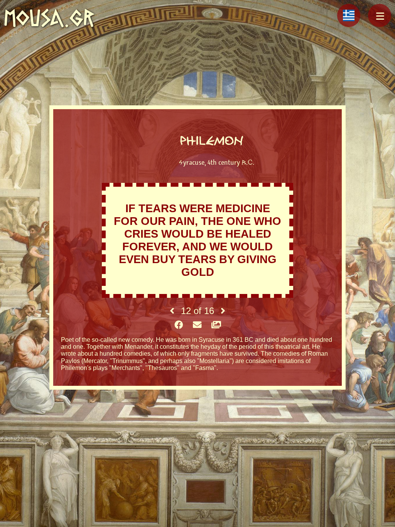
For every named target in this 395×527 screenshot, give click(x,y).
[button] (379, 15)
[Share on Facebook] (178, 325)
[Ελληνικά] (348, 15)
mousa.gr (49, 17)
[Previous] (172, 311)
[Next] (223, 311)
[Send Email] (197, 325)
